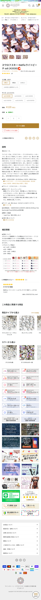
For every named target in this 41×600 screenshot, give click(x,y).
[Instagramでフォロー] (20, 560)
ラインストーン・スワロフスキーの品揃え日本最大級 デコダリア (20, 587)
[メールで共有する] (37, 138)
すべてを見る (35, 313)
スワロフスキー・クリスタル (10, 71)
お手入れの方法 (9, 220)
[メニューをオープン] (3, 5)
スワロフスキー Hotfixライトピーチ (33, 19)
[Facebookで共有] (26, 138)
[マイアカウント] (33, 5)
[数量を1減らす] (8, 118)
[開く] (29, 5)
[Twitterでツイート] (33, 138)
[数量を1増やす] (19, 118)
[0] (37, 5)
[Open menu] (35, 594)
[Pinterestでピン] (30, 138)
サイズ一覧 (8, 205)
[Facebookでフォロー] (16, 560)
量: (3, 118)
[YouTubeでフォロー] (24, 560)
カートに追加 (20, 126)
